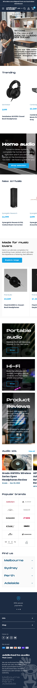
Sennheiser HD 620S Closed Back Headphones (13, 117)
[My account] (29, 8)
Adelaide (11, 583)
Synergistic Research (9, 213)
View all (32, 451)
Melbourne (13, 560)
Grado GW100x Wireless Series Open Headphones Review (16, 476)
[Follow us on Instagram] (11, 638)
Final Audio (8, 295)
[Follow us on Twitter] (7, 638)
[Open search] (24, 8)
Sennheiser (6, 105)
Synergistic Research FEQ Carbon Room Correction (12, 223)
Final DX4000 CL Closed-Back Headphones (14, 306)
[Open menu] (3, 8)
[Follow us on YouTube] (15, 638)
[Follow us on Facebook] (3, 638)
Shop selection (18, 165)
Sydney (11, 568)
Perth (9, 575)
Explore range (12, 260)
